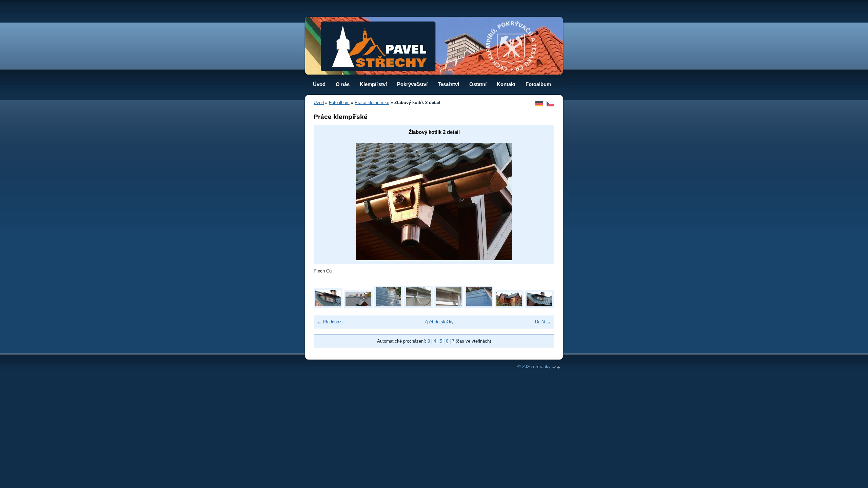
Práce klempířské (372, 102)
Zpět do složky (439, 321)
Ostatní (478, 84)
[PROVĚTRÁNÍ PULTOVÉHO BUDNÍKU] (418, 306)
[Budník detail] (539, 306)
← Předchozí (330, 321)
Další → (543, 321)
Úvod (319, 84)
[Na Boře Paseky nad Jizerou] (509, 306)
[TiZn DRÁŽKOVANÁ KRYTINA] (388, 306)
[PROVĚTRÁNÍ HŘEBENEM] (358, 306)
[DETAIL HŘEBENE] (479, 306)
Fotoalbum (538, 84)
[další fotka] (539, 201)
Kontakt (506, 84)
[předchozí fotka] (328, 201)
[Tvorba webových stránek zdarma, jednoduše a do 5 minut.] (558, 367)
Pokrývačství (412, 84)
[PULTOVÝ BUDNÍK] (328, 306)
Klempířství (373, 84)
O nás (343, 84)
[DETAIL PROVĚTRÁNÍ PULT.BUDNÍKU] (448, 306)
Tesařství (448, 84)
